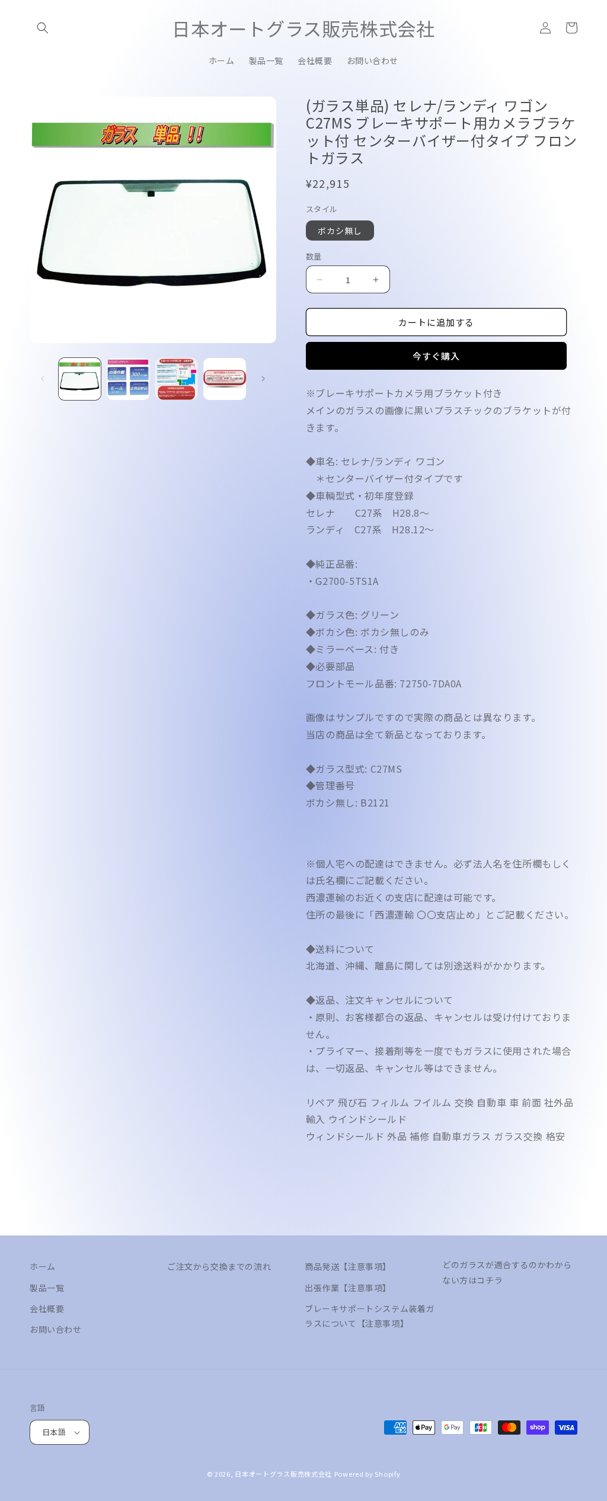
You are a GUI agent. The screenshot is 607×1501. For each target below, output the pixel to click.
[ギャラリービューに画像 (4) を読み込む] (224, 379)
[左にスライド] (43, 379)
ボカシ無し (340, 230)
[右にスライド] (263, 379)
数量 (314, 256)
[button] (43, 28)
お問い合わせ (56, 1329)
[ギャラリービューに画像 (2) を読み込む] (128, 379)
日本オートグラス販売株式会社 (283, 1473)
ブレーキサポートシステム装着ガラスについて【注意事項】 (370, 1315)
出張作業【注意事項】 (348, 1288)
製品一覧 (47, 1288)
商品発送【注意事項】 (348, 1266)
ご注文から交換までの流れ (219, 1266)
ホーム (43, 1266)
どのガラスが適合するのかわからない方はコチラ (507, 1272)
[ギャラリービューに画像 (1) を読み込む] (80, 379)
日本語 (54, 1432)
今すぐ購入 (436, 356)
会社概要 (47, 1308)
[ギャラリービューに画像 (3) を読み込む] (176, 379)
